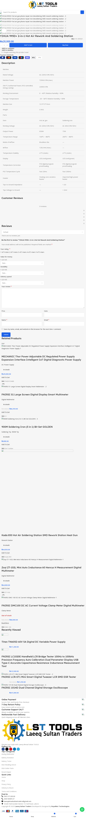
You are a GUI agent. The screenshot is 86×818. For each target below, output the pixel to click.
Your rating (5, 249)
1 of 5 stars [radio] (5, 252)
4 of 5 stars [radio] (31, 252)
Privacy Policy (6, 784)
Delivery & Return (8, 788)
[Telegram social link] (18, 749)
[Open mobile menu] (2, 5)
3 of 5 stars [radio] (22, 252)
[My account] (83, 5)
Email (46, 320)
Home (4, 777)
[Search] (82, 12)
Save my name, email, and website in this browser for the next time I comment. (32, 329)
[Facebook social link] (3, 749)
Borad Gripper (6, 772)
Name (4, 320)
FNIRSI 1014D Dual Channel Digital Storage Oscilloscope (35, 687)
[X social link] (6, 749)
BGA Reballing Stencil (9, 765)
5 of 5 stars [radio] (40, 252)
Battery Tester (6, 761)
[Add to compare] (4, 601)
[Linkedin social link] (14, 749)
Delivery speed (6, 276)
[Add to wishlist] (15, 601)
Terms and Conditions (9, 791)
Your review (7, 286)
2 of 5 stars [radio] (13, 252)
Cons (46, 311)
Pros (3, 311)
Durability (4, 267)
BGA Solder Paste (8, 768)
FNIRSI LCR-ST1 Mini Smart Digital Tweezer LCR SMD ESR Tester (39, 676)
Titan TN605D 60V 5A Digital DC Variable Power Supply (33, 641)
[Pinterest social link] (10, 749)
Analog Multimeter (8, 754)
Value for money (6, 257)
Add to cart (28, 45)
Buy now (65, 45)
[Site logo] (43, 5)
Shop (3, 781)
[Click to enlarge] (4, 30)
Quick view (9, 601)
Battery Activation (8, 758)
